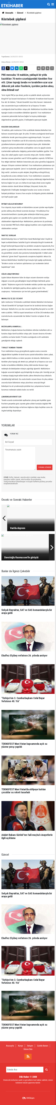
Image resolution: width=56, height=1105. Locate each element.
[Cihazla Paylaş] (25, 68)
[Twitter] (8, 68)
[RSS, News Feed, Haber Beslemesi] (28, 1056)
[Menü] (53, 4)
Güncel (20, 13)
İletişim (30, 1046)
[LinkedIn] (17, 68)
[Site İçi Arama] (49, 4)
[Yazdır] (38, 68)
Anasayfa (9, 13)
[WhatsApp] (21, 68)
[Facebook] (3, 68)
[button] (43, 68)
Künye (20, 1046)
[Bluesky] (12, 68)
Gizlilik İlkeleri (42, 1046)
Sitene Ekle (28, 1049)
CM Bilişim (30, 1098)
